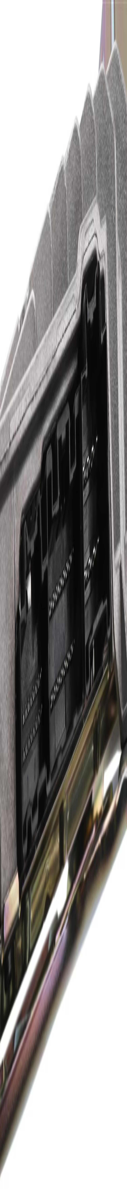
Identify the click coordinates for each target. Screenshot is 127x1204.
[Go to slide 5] (9, 535)
